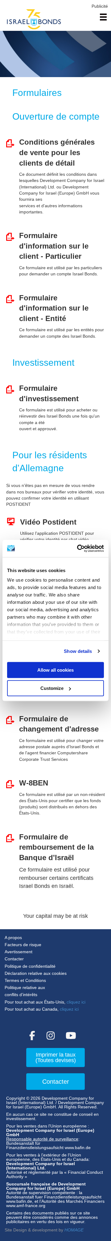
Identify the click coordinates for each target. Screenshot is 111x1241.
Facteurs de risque (23, 944)
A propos (13, 937)
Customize (52, 688)
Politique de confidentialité (31, 966)
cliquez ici (76, 1002)
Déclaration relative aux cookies (36, 973)
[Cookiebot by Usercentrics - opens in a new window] (78, 549)
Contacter (14, 958)
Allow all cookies (55, 669)
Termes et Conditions (25, 980)
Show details (78, 651)
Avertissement (18, 951)
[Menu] (103, 17)
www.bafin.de (78, 1147)
